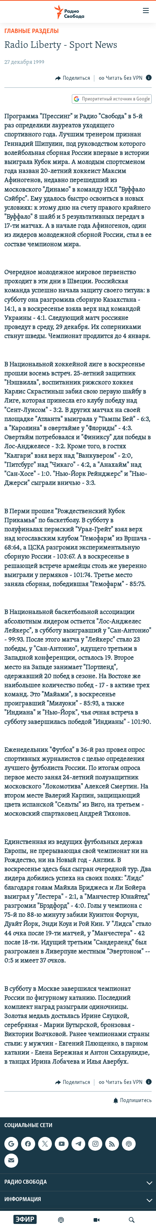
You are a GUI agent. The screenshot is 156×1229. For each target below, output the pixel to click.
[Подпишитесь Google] (11, 1144)
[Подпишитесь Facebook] (28, 1144)
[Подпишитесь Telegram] (78, 1144)
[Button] (72, 78)
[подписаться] (11, 1160)
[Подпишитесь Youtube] (62, 1144)
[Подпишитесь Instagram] (95, 1144)
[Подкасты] (129, 1144)
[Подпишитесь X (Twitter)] (45, 1144)
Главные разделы (31, 31)
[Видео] (96, 1220)
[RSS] (112, 1144)
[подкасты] (61, 1220)
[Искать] (132, 1220)
